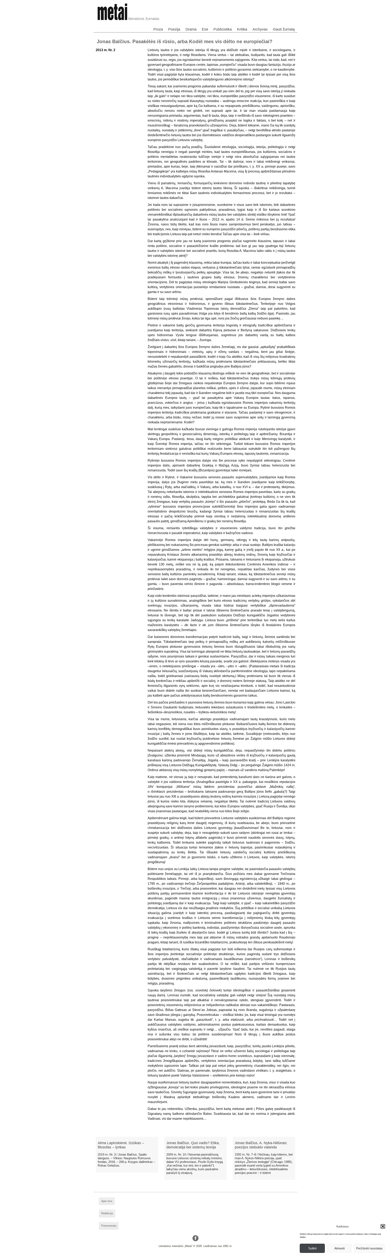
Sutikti (312, 1248)
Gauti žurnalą (284, 29)
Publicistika (222, 29)
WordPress (180, 1257)
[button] (383, 1226)
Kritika (242, 29)
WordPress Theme (198, 1257)
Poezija (174, 29)
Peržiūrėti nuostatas (369, 1248)
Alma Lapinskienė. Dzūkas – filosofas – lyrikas (121, 1145)
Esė (205, 29)
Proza (158, 29)
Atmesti (339, 1248)
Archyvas (260, 29)
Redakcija (107, 1213)
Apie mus (106, 1201)
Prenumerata (108, 1225)
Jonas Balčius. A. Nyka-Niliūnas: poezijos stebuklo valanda (261, 1145)
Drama (191, 29)
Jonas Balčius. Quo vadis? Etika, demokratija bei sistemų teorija (193, 1145)
